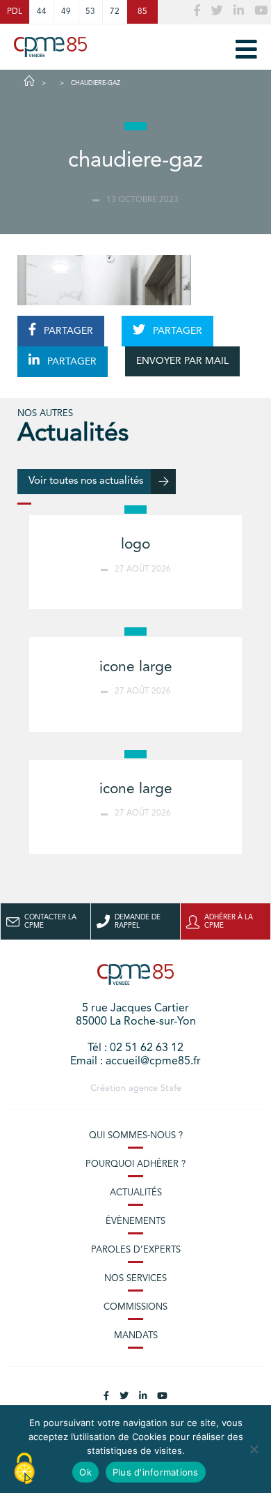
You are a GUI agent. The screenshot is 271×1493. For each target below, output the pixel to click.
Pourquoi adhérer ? (135, 1164)
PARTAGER (67, 331)
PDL (14, 12)
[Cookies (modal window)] (24, 1469)
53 (90, 12)
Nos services (135, 1278)
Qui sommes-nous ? (136, 1135)
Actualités (136, 1192)
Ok (85, 1472)
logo (135, 544)
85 (142, 12)
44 (42, 12)
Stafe (171, 1088)
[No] (254, 1449)
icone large (135, 667)
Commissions (135, 1307)
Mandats (136, 1335)
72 (115, 12)
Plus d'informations (156, 1472)
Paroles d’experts (136, 1250)
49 (66, 12)
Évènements (135, 1221)
